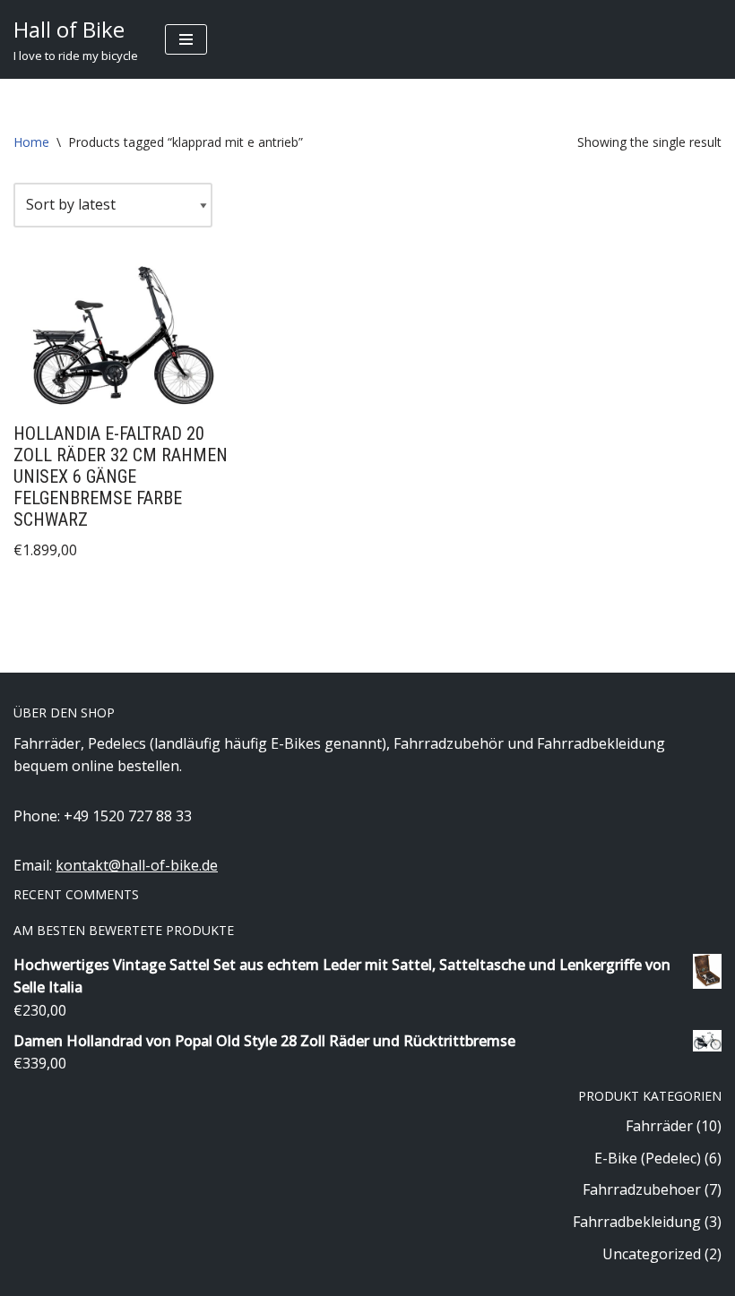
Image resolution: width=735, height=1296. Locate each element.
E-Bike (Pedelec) (647, 1158)
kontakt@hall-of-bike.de (137, 865)
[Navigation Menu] (186, 39)
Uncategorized (651, 1254)
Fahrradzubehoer (642, 1189)
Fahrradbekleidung (637, 1222)
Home (31, 141)
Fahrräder (659, 1126)
